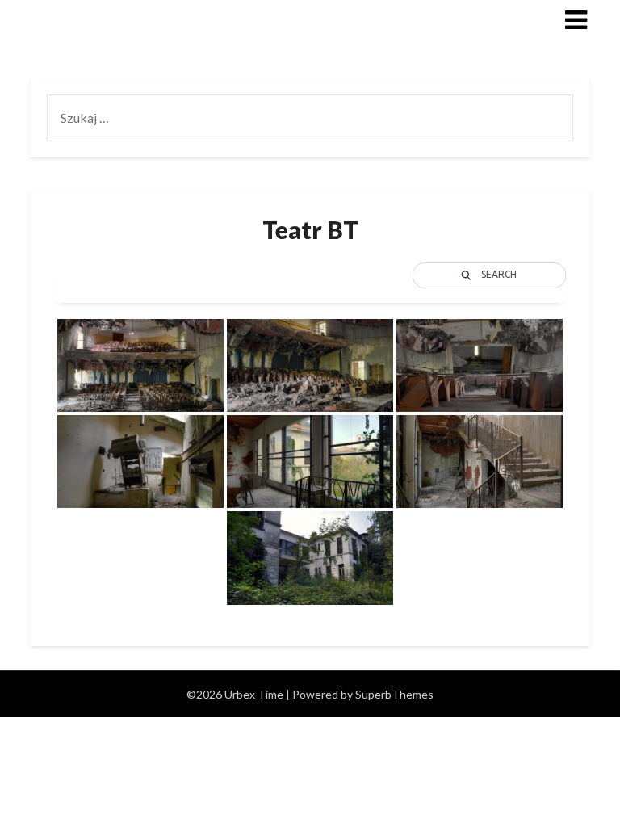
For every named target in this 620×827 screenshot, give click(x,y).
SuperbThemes (394, 694)
